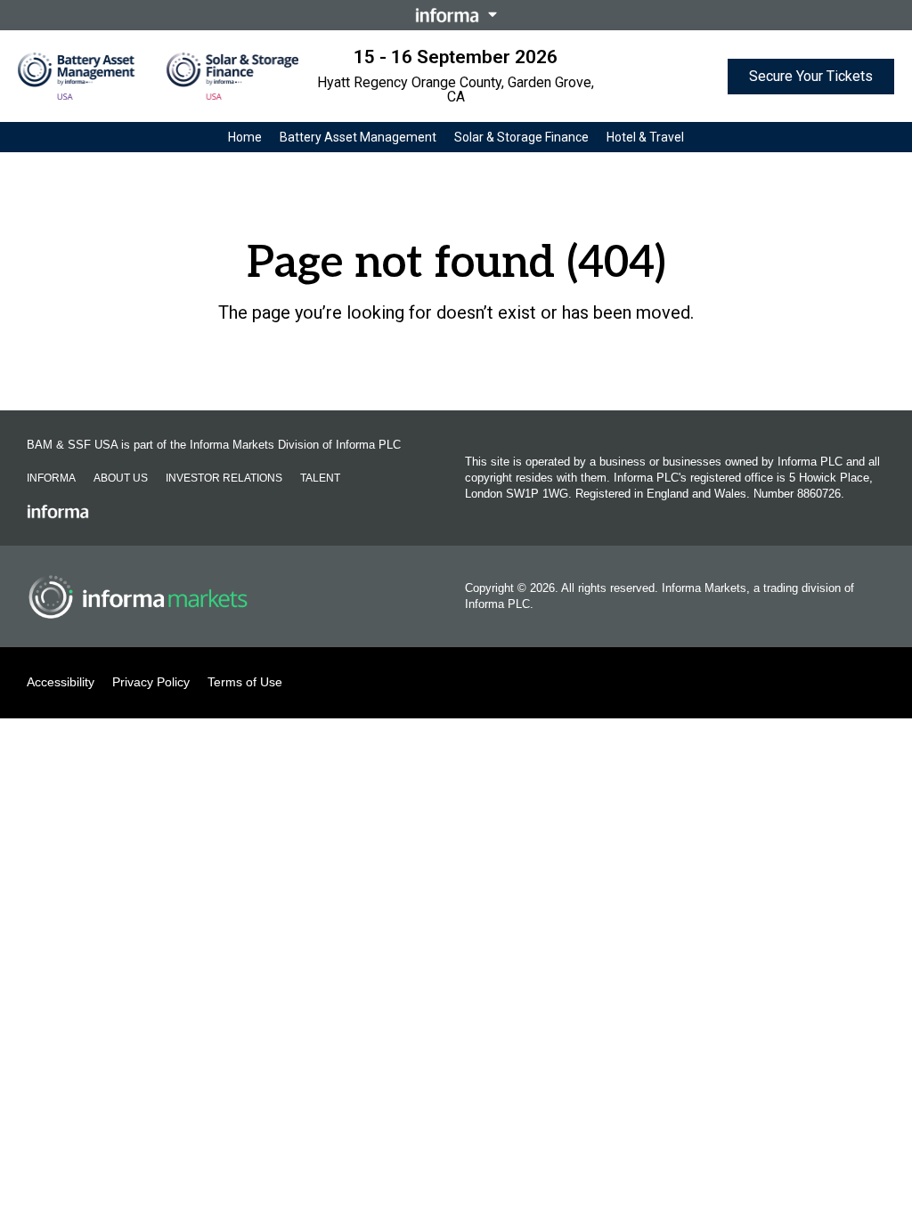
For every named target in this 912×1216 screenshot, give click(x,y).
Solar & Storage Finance (521, 137)
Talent (320, 478)
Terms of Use (245, 682)
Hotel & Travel (645, 137)
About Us (121, 478)
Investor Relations (224, 478)
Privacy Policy (151, 682)
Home (245, 137)
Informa (51, 478)
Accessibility (60, 682)
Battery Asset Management (358, 137)
